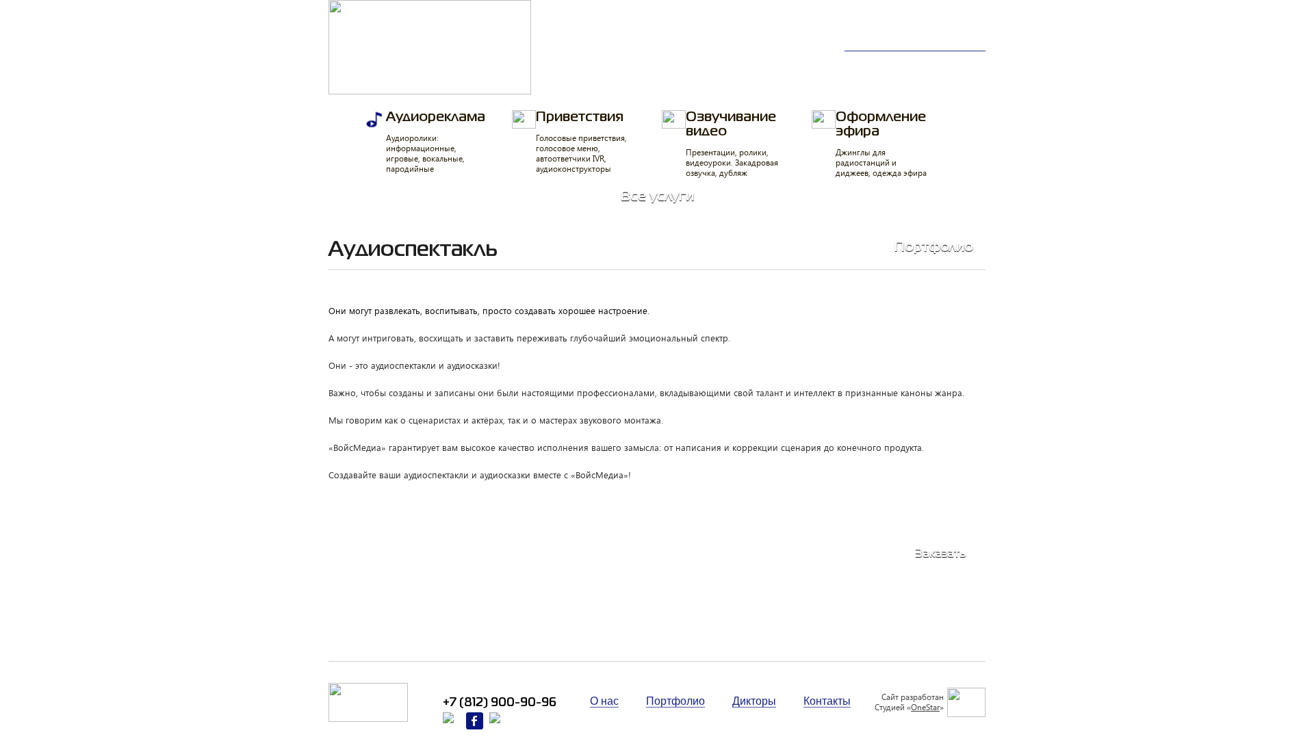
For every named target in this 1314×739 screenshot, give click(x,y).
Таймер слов (797, 63)
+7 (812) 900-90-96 (928, 21)
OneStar (925, 706)
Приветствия (581, 143)
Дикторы (877, 63)
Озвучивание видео (732, 145)
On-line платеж (696, 79)
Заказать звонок (944, 35)
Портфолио (592, 63)
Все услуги (657, 197)
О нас (952, 63)
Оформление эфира (881, 145)
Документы (793, 79)
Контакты (878, 79)
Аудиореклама (435, 143)
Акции (953, 79)
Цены (576, 79)
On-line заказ (691, 63)
